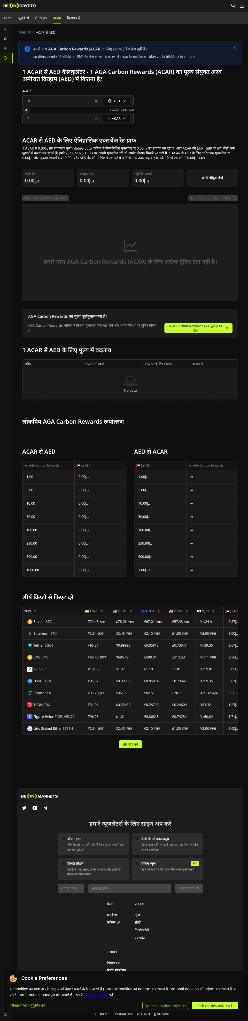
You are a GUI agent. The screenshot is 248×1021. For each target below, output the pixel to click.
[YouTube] (35, 808)
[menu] (6, 43)
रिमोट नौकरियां (116, 970)
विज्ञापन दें (73, 18)
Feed (8, 18)
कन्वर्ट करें (24, 32)
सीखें (137, 922)
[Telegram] (45, 808)
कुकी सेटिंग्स (161, 1013)
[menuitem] (6, 29)
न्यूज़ (137, 914)
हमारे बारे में (114, 914)
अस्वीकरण (143, 1013)
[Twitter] (24, 808)
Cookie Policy (96, 994)
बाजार (57, 18)
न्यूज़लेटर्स (23, 18)
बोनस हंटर (41, 18)
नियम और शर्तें (100, 1013)
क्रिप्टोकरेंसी (142, 930)
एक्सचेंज (140, 937)
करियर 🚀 (114, 922)
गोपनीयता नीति (123, 1013)
